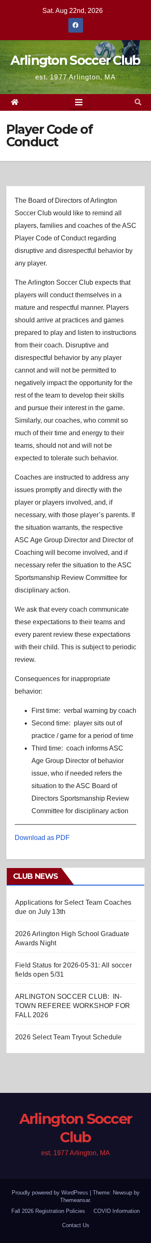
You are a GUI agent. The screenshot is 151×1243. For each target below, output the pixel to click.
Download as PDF (42, 837)
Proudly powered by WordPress (51, 1192)
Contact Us (75, 1225)
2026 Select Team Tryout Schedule (68, 1037)
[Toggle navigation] (79, 102)
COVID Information (117, 1211)
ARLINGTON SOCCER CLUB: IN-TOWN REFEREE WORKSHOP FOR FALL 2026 (72, 1005)
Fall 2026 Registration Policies (48, 1211)
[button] (138, 102)
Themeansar (75, 1200)
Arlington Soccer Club (75, 60)
